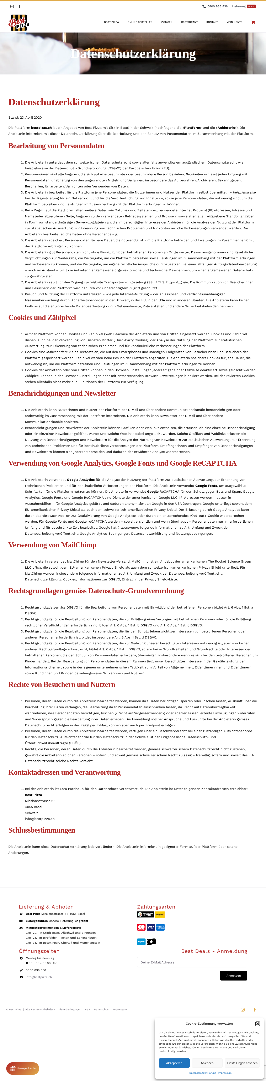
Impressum (225, 1072)
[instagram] (12, 6)
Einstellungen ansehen (242, 1063)
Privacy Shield (165, 510)
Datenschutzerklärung (202, 1072)
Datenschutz (101, 1009)
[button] (258, 1024)
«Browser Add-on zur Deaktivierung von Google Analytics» (89, 516)
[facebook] (19, 6)
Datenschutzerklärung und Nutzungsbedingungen (171, 534)
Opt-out (197, 516)
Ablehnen (207, 1063)
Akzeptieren (174, 1063)
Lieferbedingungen (70, 1009)
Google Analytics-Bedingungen (104, 534)
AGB (87, 1009)
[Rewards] (22, 1068)
